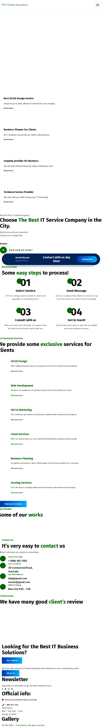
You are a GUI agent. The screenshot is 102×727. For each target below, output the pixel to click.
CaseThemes (21, 725)
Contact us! (86, 259)
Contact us (4, 235)
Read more (8, 108)
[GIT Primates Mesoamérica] (15, 5)
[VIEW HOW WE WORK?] (3, 250)
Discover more (17, 371)
